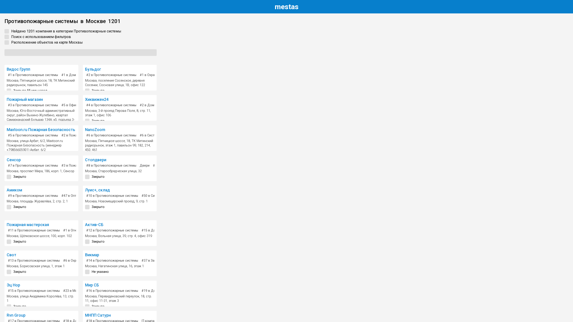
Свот (11, 255)
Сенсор (14, 160)
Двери (145, 165)
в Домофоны (73, 75)
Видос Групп (18, 69)
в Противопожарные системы (33, 75)
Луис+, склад (97, 190)
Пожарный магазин (25, 99)
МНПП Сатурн (98, 315)
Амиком (14, 190)
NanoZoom (95, 129)
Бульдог (93, 69)
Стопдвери (95, 160)
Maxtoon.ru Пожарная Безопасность (41, 129)
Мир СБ (92, 285)
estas (287, 6)
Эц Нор (13, 285)
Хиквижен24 (97, 99)
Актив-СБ (94, 224)
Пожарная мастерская (28, 224)
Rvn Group (16, 315)
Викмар (92, 255)
